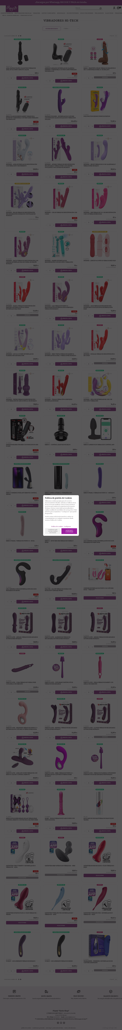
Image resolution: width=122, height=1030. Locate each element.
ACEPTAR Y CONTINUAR (69, 531)
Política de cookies (57, 526)
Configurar (67, 526)
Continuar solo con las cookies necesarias (53, 531)
